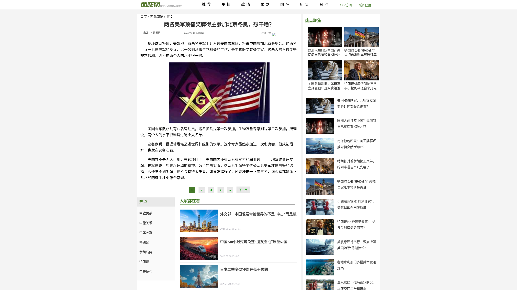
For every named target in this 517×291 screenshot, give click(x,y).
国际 (285, 4)
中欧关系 (145, 213)
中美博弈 (145, 271)
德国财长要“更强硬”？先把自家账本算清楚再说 (360, 55)
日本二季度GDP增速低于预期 (244, 270)
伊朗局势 (145, 252)
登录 (368, 5)
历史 (305, 4)
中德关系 (145, 223)
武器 (266, 4)
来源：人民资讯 (151, 32)
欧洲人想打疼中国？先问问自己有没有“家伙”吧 (324, 55)
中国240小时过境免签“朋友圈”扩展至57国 (253, 242)
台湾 (324, 4)
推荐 (207, 4)
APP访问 (345, 5)
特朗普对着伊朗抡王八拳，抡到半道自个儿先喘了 (360, 88)
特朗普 (144, 242)
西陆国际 (156, 17)
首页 (143, 17)
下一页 (243, 190)
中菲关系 (145, 232)
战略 (246, 4)
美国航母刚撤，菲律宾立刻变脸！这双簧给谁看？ (324, 88)
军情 (227, 4)
